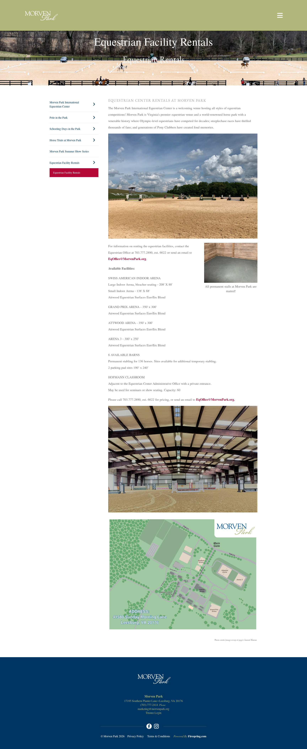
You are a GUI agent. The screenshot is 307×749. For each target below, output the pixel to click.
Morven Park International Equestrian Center (64, 104)
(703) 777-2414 (149, 705)
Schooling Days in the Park (65, 129)
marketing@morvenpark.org (153, 709)
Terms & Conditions (158, 736)
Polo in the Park (59, 117)
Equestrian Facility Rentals (64, 162)
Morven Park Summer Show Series (69, 151)
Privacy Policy (135, 736)
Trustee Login (153, 713)
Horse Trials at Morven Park (65, 140)
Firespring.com (197, 736)
